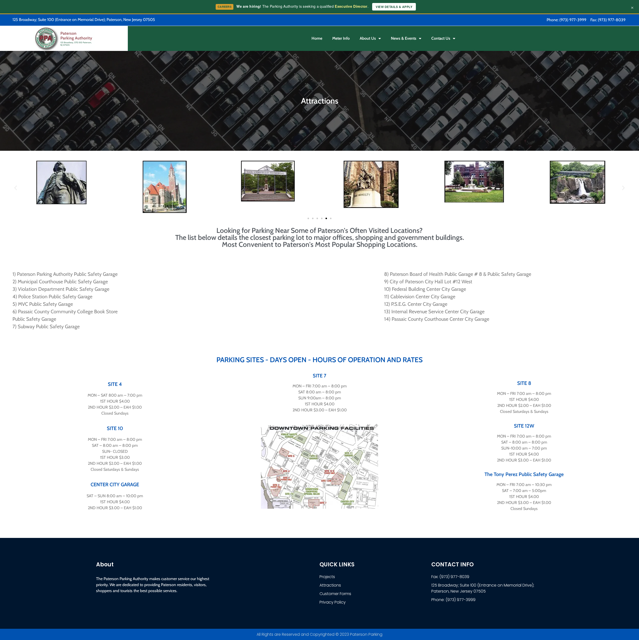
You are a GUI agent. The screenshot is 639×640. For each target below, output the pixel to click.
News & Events (403, 38)
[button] (15, 187)
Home (317, 38)
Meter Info (341, 38)
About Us (368, 38)
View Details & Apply (394, 6)
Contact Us (440, 38)
